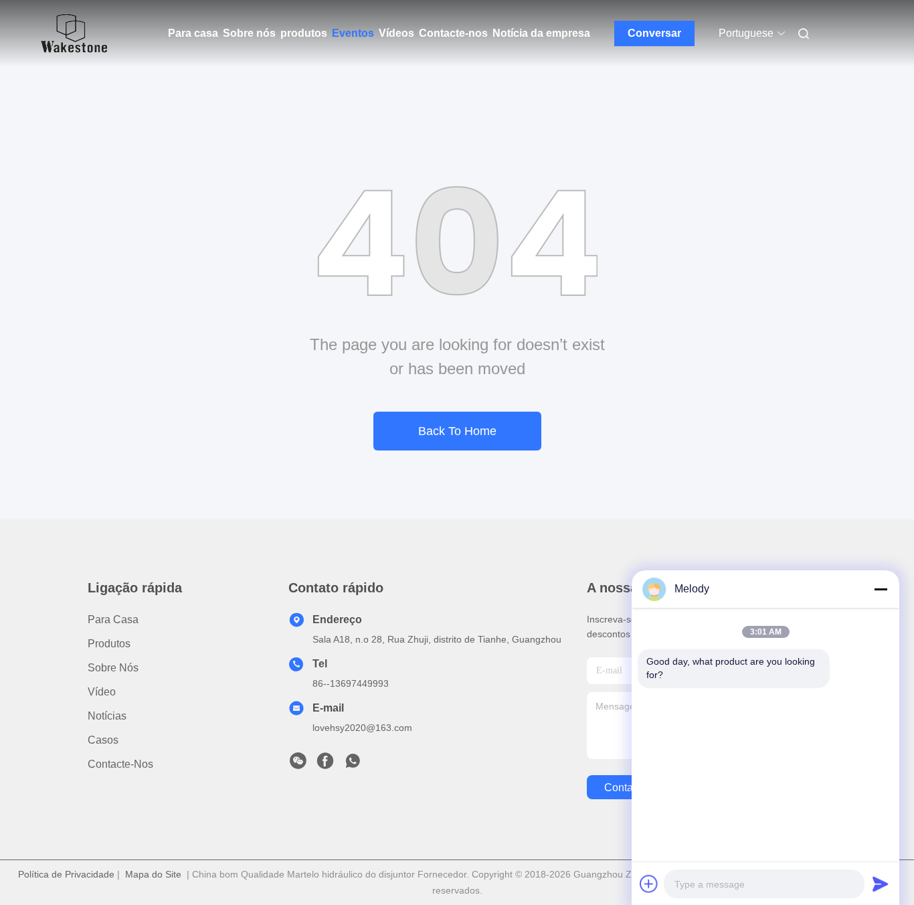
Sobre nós (249, 33)
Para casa (193, 33)
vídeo (102, 691)
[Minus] (881, 589)
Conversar (654, 33)
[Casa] (74, 33)
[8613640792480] (352, 764)
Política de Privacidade (66, 874)
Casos (103, 740)
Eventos (353, 33)
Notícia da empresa (541, 33)
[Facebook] (325, 764)
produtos (303, 33)
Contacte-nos (453, 33)
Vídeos (396, 33)
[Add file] (649, 883)
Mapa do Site (153, 874)
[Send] (880, 883)
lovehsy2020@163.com (362, 727)
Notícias (107, 716)
